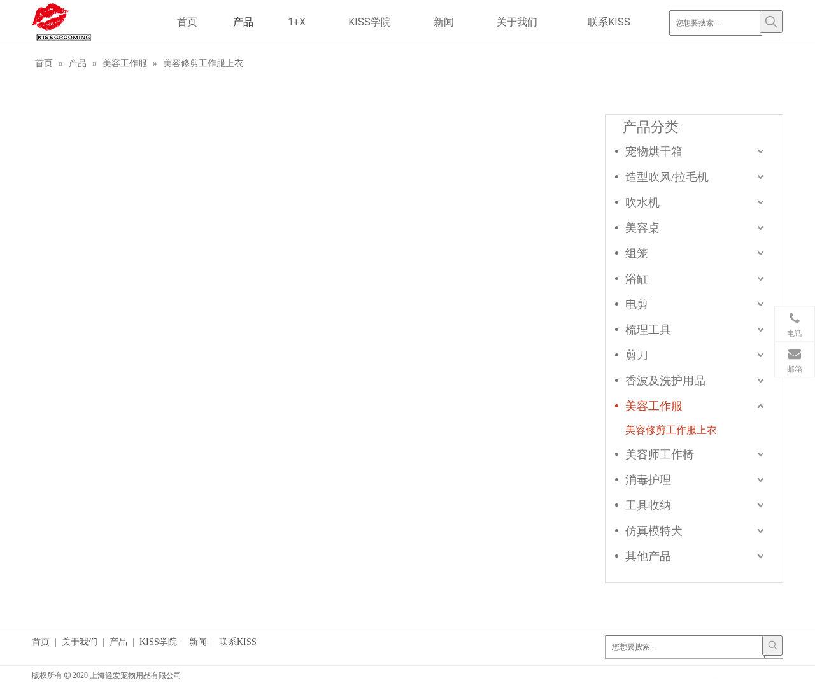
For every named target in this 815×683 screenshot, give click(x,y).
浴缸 (636, 278)
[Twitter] (736, 674)
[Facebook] (677, 674)
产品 (118, 642)
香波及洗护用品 (665, 380)
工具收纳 (648, 505)
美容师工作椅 (659, 454)
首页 (41, 642)
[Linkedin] (717, 674)
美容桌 (642, 228)
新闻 (198, 642)
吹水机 (642, 202)
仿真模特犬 (654, 531)
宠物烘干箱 (654, 151)
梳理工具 (648, 329)
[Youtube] (756, 674)
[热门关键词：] (771, 21)
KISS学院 (158, 642)
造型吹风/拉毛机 (667, 177)
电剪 (636, 304)
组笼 (636, 253)
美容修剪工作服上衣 (671, 430)
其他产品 (648, 556)
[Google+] (697, 674)
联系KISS (238, 642)
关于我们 (79, 642)
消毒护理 (648, 480)
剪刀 (636, 355)
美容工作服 (654, 406)
